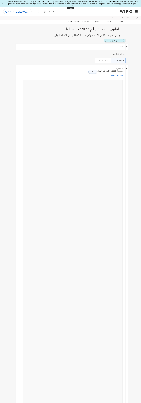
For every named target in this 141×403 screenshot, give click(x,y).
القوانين (121, 21)
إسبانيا (70, 29)
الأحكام (97, 21)
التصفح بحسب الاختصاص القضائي (78, 21)
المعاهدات (109, 21)
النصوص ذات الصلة (103, 60)
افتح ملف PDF (118, 75)
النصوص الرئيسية (118, 60)
